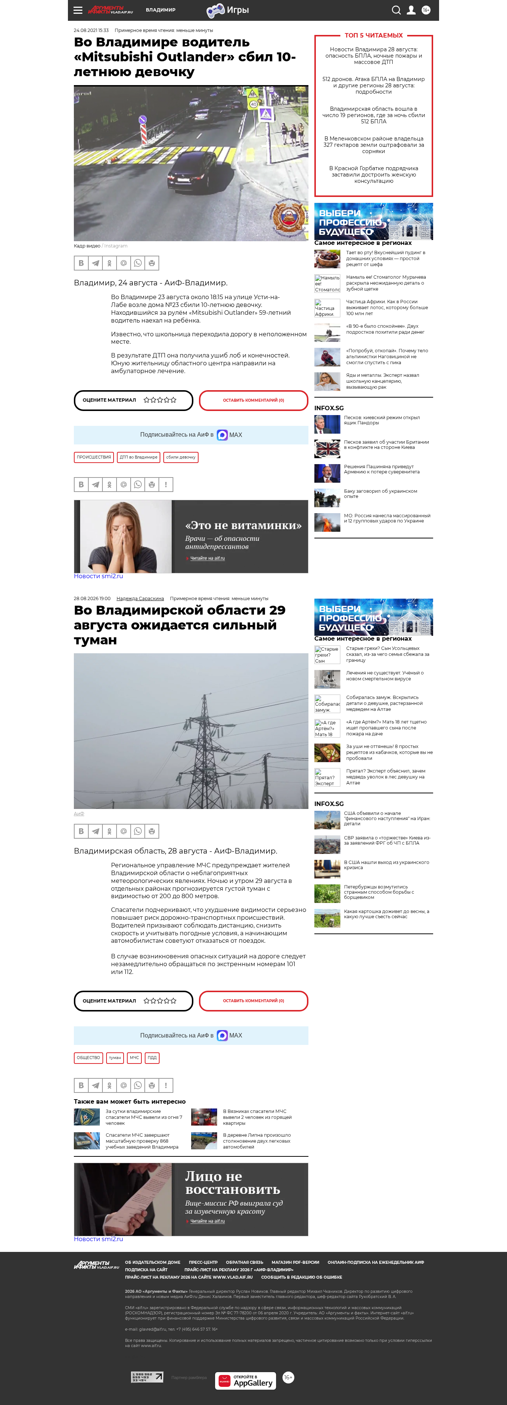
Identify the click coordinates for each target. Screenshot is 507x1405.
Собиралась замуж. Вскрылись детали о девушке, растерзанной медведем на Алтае (384, 703)
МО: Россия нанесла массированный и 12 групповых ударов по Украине (387, 518)
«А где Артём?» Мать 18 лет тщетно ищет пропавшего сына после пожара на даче (386, 728)
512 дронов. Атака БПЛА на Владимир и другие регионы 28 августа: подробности (374, 85)
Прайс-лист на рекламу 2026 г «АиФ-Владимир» (239, 1270)
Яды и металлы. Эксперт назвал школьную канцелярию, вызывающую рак (382, 381)
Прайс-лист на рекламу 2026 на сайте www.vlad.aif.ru (189, 1277)
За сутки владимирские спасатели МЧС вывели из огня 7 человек (144, 1117)
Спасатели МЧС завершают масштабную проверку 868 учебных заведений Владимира (142, 1141)
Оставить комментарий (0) (253, 400)
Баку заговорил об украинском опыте (380, 494)
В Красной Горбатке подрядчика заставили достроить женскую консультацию (373, 174)
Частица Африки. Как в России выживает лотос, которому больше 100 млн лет (387, 307)
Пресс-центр (203, 1262)
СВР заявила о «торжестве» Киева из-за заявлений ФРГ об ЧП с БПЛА (387, 840)
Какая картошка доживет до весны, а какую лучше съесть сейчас (386, 914)
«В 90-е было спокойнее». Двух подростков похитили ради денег (385, 329)
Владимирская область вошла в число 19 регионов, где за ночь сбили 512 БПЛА (374, 115)
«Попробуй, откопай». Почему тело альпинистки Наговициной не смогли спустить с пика (387, 356)
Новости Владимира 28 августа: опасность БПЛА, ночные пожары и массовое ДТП (374, 55)
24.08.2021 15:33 (91, 30)
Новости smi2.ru (98, 576)
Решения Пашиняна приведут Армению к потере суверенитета (382, 469)
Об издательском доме (152, 1262)
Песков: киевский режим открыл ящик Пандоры (382, 420)
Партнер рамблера (189, 1377)
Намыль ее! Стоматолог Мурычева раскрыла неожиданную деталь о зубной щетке (386, 283)
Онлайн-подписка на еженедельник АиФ (376, 1262)
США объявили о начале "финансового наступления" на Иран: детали (387, 818)
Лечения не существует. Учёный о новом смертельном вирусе (385, 676)
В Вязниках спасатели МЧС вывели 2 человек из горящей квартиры (257, 1117)
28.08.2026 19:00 (92, 598)
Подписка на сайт (146, 1270)
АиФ (79, 813)
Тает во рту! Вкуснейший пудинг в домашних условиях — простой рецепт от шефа (385, 258)
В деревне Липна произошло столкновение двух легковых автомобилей (257, 1141)
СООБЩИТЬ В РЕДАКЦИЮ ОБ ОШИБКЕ (301, 1277)
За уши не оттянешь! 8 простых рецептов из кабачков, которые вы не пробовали (389, 752)
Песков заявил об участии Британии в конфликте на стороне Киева (386, 445)
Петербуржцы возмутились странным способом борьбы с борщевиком (379, 892)
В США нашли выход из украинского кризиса (386, 865)
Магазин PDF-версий (295, 1262)
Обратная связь (244, 1262)
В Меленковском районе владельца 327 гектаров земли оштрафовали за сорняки (374, 145)
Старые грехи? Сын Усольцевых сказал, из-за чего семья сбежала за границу (387, 654)
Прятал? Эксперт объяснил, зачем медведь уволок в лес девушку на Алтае (385, 777)
